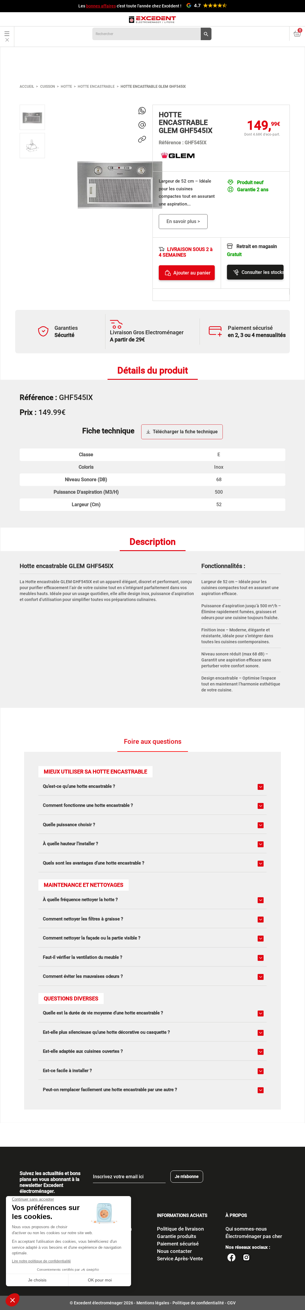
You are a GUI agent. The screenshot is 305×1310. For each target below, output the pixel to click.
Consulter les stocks (262, 272)
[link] (142, 111)
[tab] (153, 371)
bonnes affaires (101, 6)
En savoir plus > (183, 221)
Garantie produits (176, 1236)
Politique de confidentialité (198, 1302)
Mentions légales (152, 1302)
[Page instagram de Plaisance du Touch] (246, 1258)
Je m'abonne (187, 1176)
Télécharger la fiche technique (185, 431)
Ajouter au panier (192, 273)
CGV (231, 1302)
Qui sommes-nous (246, 1229)
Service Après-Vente (180, 1259)
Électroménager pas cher (253, 1236)
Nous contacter (174, 1251)
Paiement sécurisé (178, 1244)
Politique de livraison (180, 1229)
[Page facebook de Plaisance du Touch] (231, 1258)
